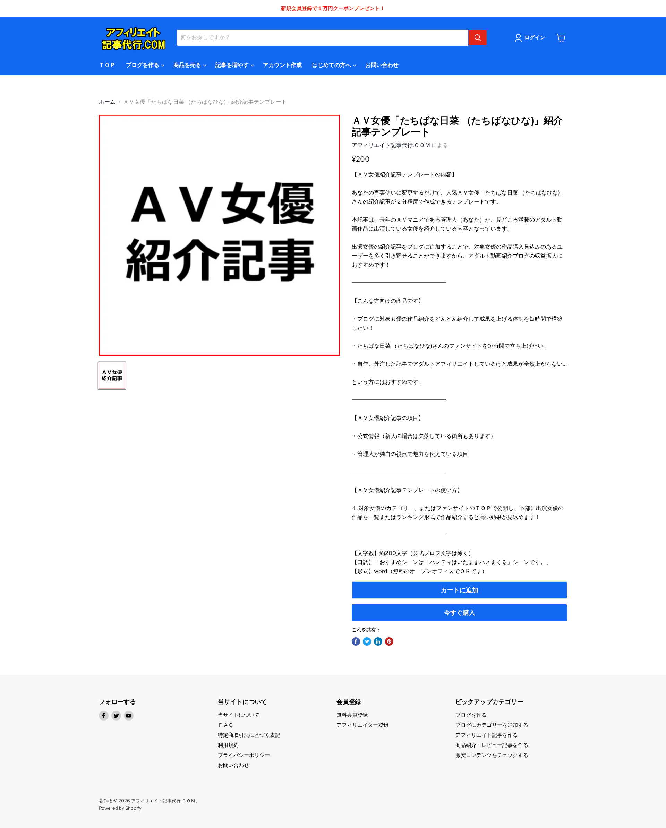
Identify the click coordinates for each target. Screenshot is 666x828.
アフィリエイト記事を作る (486, 735)
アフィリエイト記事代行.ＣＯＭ (391, 145)
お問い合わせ (382, 65)
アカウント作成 (282, 65)
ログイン (534, 37)
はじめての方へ (332, 65)
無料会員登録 (352, 715)
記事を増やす (232, 65)
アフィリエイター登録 (362, 725)
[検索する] (477, 38)
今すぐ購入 (459, 612)
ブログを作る (143, 65)
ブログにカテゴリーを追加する (491, 725)
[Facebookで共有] (356, 641)
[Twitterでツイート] (367, 641)
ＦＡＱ (225, 725)
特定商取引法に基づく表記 (249, 735)
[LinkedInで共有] (378, 641)
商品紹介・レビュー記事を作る (491, 745)
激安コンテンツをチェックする (491, 755)
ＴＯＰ (107, 65)
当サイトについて (238, 715)
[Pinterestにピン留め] (389, 641)
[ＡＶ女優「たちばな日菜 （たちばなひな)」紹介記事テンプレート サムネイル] (112, 375)
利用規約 (228, 745)
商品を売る (187, 65)
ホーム (107, 102)
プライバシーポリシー (244, 755)
